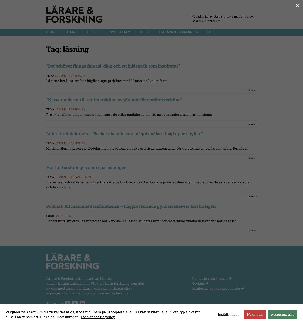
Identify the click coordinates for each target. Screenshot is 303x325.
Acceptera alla (282, 314)
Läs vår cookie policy (98, 317)
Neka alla (255, 314)
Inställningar (228, 314)
